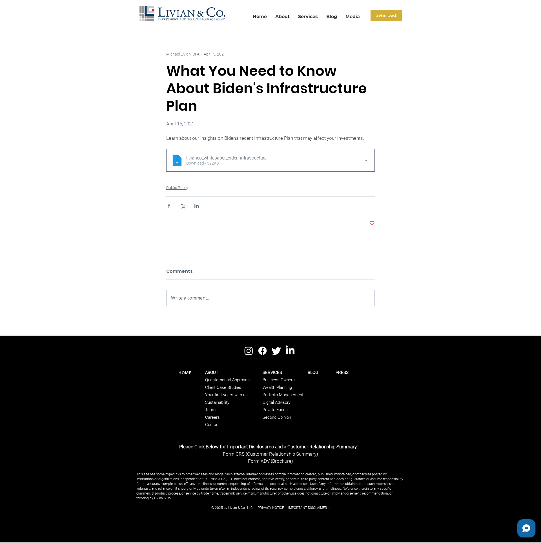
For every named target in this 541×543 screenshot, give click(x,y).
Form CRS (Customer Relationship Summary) (270, 454)
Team (210, 409)
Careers (212, 417)
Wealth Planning (277, 387)
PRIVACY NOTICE (271, 508)
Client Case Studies (223, 387)
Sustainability (217, 402)
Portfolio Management (283, 394)
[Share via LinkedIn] (196, 206)
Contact (212, 424)
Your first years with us (226, 394)
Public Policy (177, 187)
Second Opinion (277, 417)
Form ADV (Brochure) (270, 461)
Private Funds (275, 409)
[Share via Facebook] (169, 206)
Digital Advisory (277, 402)
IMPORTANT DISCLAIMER (307, 508)
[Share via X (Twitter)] (182, 206)
